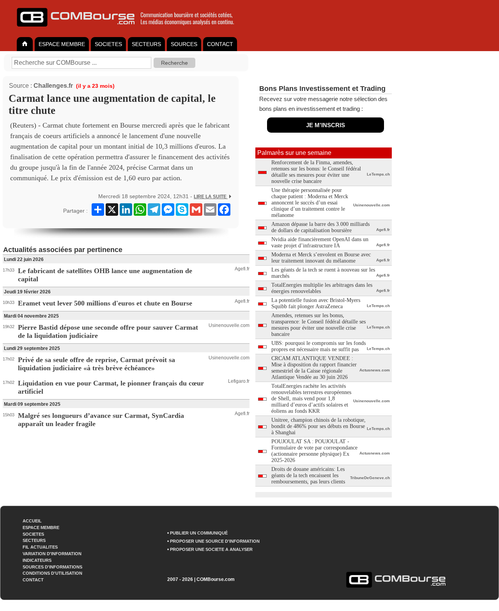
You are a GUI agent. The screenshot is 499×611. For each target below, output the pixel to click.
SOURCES (184, 44)
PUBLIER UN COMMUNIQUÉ (199, 533)
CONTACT (220, 44)
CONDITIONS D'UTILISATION (52, 573)
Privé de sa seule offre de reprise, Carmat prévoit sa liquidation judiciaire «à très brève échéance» (96, 364)
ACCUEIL (32, 521)
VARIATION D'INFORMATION (52, 553)
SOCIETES (108, 44)
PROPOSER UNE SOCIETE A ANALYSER (211, 549)
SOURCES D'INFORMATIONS (52, 567)
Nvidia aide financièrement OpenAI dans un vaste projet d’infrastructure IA (319, 242)
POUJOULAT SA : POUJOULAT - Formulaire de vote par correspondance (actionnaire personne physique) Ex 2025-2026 (314, 451)
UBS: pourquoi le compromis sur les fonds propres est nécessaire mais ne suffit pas (318, 346)
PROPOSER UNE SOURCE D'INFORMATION (215, 541)
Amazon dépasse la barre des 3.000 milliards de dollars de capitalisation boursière (320, 227)
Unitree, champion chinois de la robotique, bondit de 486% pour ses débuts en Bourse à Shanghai (318, 426)
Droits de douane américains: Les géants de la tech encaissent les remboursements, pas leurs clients (308, 475)
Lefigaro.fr (239, 381)
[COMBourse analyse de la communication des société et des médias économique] (131, 29)
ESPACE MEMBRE (62, 44)
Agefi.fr (242, 269)
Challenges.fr (53, 85)
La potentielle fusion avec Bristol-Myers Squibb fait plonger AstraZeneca (315, 303)
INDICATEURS (37, 560)
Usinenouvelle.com (229, 325)
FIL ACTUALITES (40, 547)
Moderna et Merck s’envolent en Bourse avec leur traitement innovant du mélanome (321, 258)
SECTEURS (146, 44)
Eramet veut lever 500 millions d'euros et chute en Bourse (105, 303)
